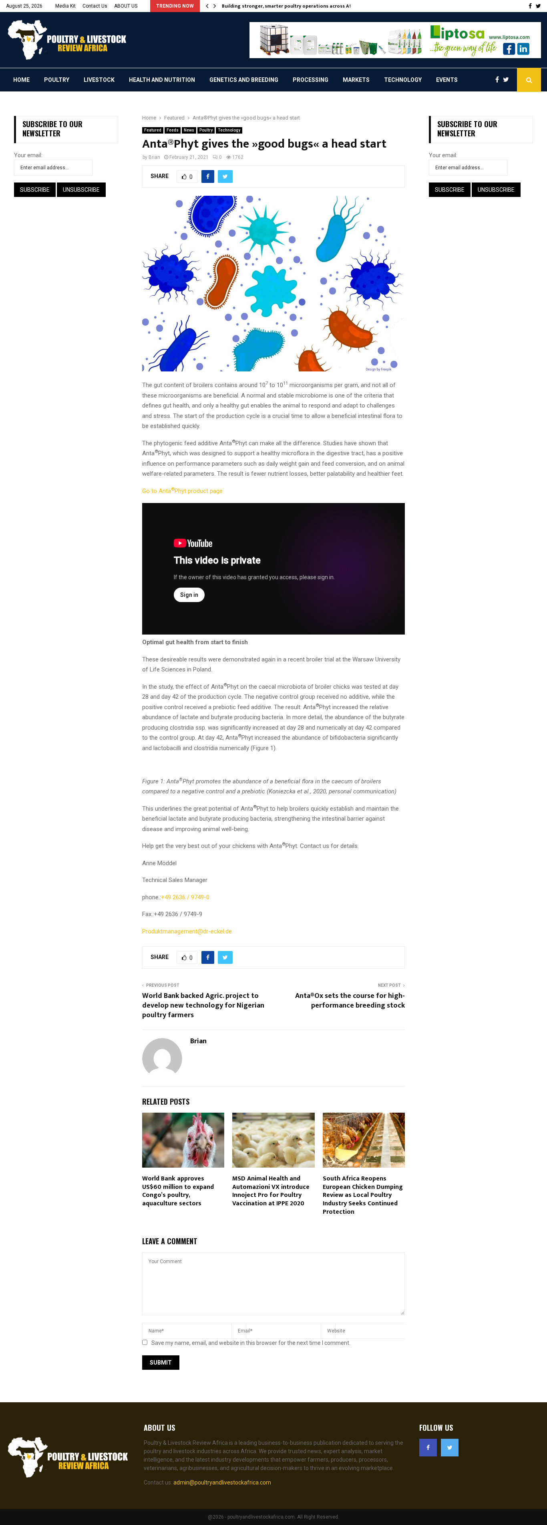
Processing (310, 80)
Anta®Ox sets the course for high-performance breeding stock (350, 1001)
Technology (403, 80)
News (189, 130)
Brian (154, 157)
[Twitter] (508, 80)
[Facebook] (499, 80)
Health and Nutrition (162, 80)
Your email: (28, 155)
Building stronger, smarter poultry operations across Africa (291, 6)
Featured (152, 130)
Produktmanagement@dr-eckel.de (187, 931)
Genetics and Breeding (243, 80)
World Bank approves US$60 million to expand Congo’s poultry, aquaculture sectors (178, 1191)
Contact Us (94, 6)
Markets (356, 80)
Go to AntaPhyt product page (182, 491)
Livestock (99, 80)
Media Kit (65, 6)
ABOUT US (125, 6)
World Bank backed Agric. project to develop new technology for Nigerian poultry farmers (203, 1005)
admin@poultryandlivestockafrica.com (222, 1482)
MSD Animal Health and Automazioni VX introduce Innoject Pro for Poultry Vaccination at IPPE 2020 (271, 1191)
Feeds (173, 130)
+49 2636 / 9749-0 (185, 897)
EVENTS (447, 80)
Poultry (56, 80)
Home (21, 80)
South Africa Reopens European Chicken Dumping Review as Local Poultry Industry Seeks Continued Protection (363, 1195)
